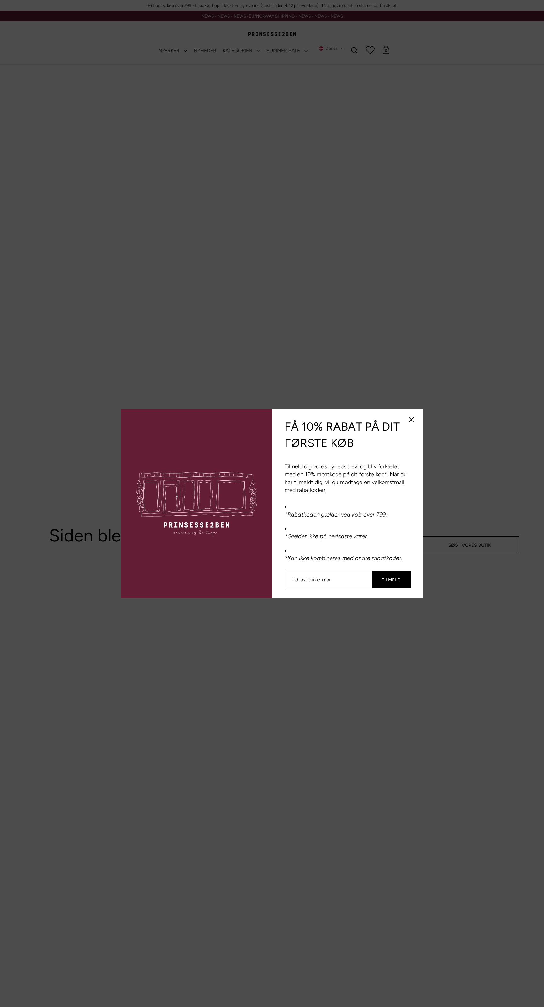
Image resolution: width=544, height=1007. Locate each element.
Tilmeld (391, 580)
